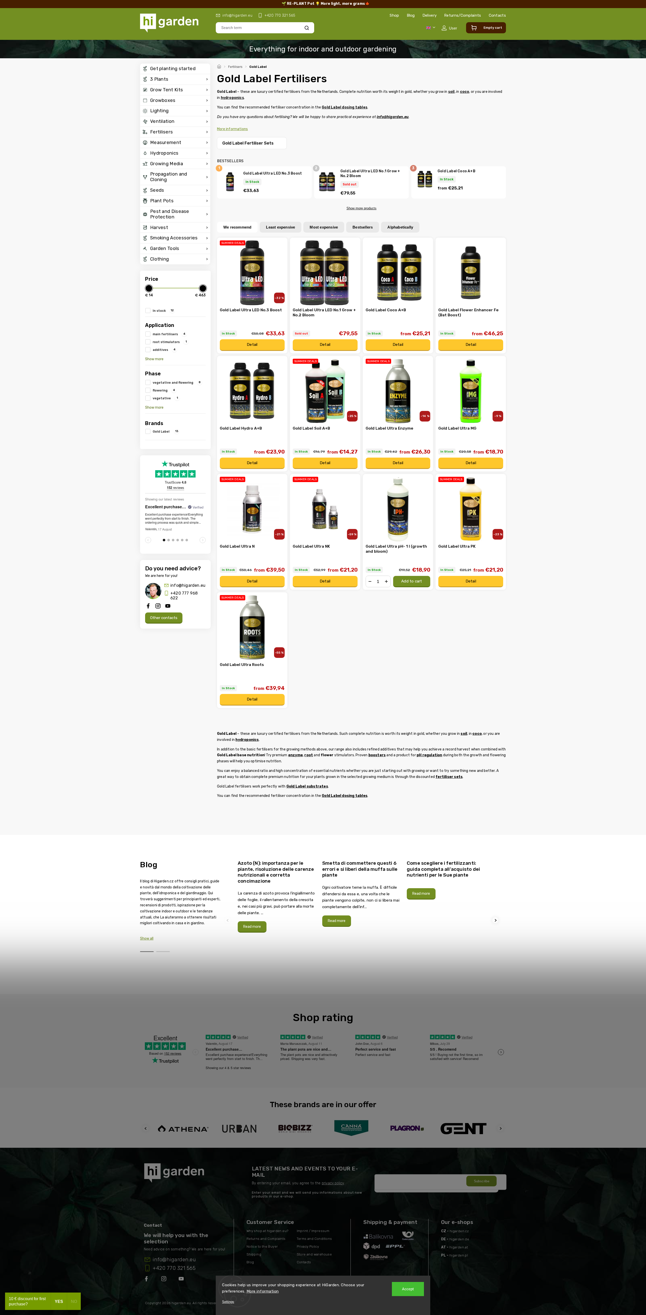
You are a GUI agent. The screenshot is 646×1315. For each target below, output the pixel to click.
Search (306, 27)
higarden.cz (459, 1231)
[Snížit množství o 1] (370, 581)
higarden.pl (458, 1255)
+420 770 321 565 (174, 1268)
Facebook (147, 1279)
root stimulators (170, 342)
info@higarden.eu (187, 585)
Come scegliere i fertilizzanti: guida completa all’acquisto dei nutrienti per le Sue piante (443, 869)
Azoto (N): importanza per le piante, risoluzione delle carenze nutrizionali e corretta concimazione (276, 872)
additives (164, 350)
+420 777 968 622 (184, 595)
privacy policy (333, 1183)
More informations (232, 129)
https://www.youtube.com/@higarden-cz (183, 1279)
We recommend (237, 227)
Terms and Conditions (314, 1239)
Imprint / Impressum (313, 1231)
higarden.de (459, 1239)
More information (263, 1291)
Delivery (429, 15)
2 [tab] (163, 951)
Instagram (164, 1279)
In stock (163, 311)
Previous (228, 920)
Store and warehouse (314, 1254)
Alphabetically (400, 227)
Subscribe (482, 1181)
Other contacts (163, 617)
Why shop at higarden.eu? (268, 1231)
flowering (164, 390)
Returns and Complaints (266, 1239)
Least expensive (280, 227)
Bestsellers (363, 227)
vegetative (165, 398)
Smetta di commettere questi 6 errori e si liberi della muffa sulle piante (359, 869)
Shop (394, 15)
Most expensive (324, 227)
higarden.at (458, 1247)
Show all (146, 938)
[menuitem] (175, 69)
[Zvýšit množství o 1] (386, 581)
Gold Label (165, 431)
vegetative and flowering (177, 382)
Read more (252, 927)
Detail (252, 344)
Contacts (497, 15)
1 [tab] (147, 951)
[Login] (449, 28)
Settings (228, 1302)
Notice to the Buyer (262, 1246)
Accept (408, 1289)
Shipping (254, 1254)
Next (496, 920)
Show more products (361, 208)
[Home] (220, 65)
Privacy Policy (308, 1246)
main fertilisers (169, 334)
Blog (411, 15)
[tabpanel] (277, 896)
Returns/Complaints (462, 15)
